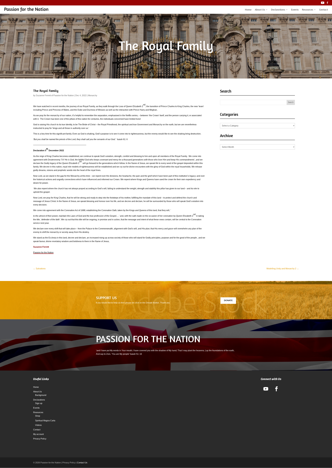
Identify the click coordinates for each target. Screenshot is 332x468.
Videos (38, 425)
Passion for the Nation (43, 252)
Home (248, 10)
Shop (37, 416)
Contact (323, 10)
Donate (228, 300)
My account (38, 434)
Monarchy (92, 95)
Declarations (278, 10)
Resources (307, 10)
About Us (260, 10)
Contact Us (82, 463)
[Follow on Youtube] (266, 389)
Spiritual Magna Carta (45, 420)
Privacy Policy (39, 439)
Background (40, 395)
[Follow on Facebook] (276, 389)
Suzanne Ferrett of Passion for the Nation (55, 95)
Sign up (38, 403)
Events (295, 10)
